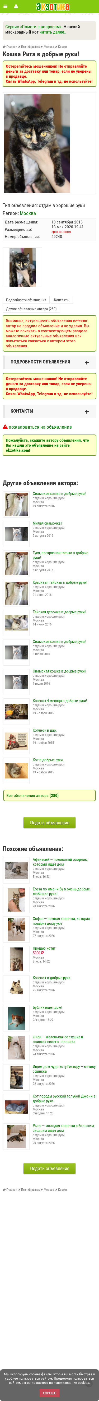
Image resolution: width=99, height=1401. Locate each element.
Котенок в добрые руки (51, 977)
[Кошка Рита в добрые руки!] (37, 96)
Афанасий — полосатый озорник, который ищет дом (60, 862)
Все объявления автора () (32, 795)
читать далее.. (53, 32)
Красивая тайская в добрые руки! (60, 582)
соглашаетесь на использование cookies (58, 1382)
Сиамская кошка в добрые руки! (59, 493)
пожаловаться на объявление (40, 427)
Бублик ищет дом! (47, 1007)
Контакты (61, 300)
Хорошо (49, 1393)
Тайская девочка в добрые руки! (59, 612)
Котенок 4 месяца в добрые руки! (60, 700)
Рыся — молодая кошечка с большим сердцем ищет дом (63, 1128)
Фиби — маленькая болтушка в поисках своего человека (58, 1039)
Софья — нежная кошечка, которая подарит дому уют (61, 921)
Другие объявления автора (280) (31, 309)
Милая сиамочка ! (47, 523)
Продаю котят (44, 948)
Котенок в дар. (45, 730)
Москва (28, 213)
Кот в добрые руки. (48, 760)
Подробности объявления (26, 300)
